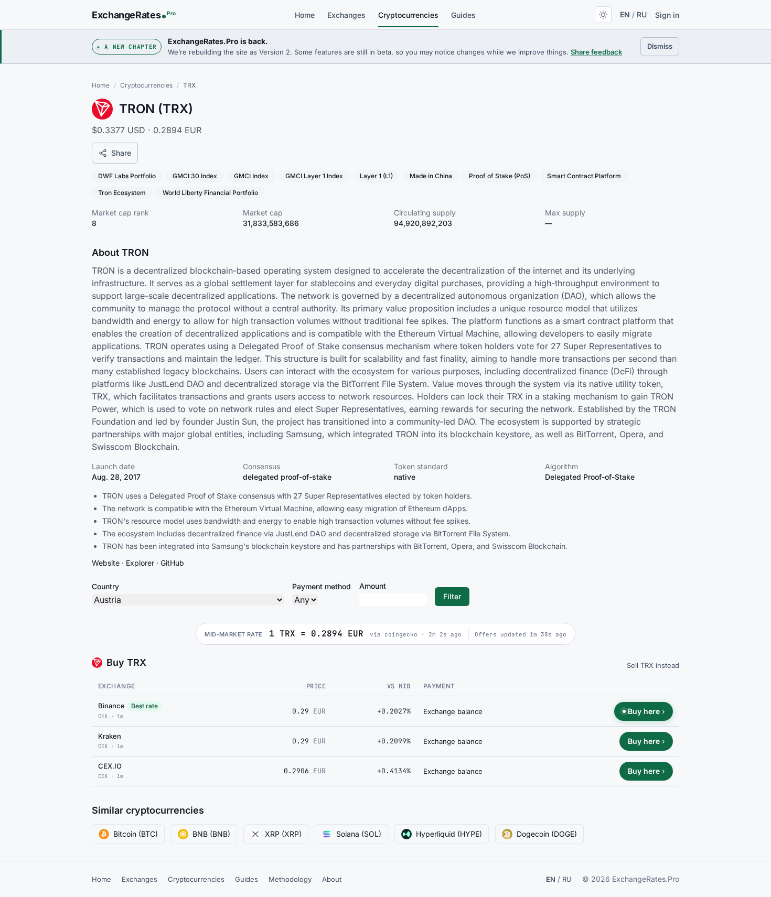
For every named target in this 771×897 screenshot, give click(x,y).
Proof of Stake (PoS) (499, 176)
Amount (372, 585)
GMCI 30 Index (195, 176)
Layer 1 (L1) (376, 176)
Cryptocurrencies (408, 14)
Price (316, 686)
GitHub (172, 562)
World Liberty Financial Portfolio (210, 193)
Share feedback (596, 52)
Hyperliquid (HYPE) (449, 833)
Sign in (667, 14)
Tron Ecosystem (122, 193)
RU (642, 14)
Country (105, 586)
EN (625, 14)
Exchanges (346, 14)
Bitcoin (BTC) (135, 833)
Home (305, 14)
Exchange (116, 686)
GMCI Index (251, 176)
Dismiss (663, 45)
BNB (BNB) (211, 833)
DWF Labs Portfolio (127, 176)
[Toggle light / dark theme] (603, 14)
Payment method (321, 586)
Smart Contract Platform (584, 176)
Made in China (431, 176)
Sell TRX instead (653, 665)
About (331, 879)
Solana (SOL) (358, 833)
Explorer (140, 562)
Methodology (290, 879)
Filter (452, 596)
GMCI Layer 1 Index (314, 176)
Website (106, 562)
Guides (463, 14)
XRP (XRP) (283, 833)
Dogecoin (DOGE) (547, 833)
